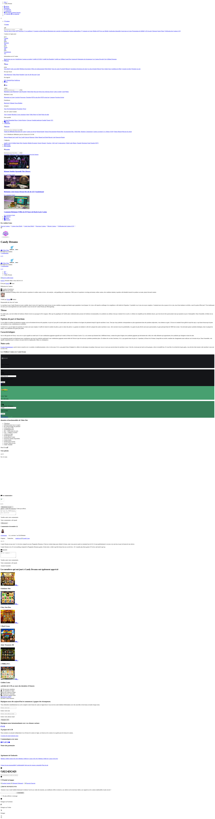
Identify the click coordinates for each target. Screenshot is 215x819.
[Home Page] (5, 272)
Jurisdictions (18, 59)
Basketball (11, 120)
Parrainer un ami (136, 69)
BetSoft (9, 80)
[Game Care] (6, 762)
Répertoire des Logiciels (54, 31)
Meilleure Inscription (25, 69)
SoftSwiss (17, 80)
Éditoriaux (12, 154)
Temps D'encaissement (51, 131)
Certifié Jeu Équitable (48, 59)
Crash (38, 74)
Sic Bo (29, 74)
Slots (5, 74)
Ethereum (32, 137)
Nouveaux (23, 97)
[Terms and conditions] (18, 762)
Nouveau (21, 31)
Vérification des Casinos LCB (172, 31)
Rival (12, 80)
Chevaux (29, 120)
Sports (159, 31)
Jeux (6, 82)
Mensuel (67, 69)
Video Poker (16, 74)
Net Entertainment (12, 109)
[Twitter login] (2, 726)
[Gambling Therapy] (39, 762)
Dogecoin (58, 137)
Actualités (8, 146)
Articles (17, 154)
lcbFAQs (8, 216)
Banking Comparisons (87, 131)
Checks (39, 143)
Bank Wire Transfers (22, 143)
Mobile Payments (32, 143)
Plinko (67, 91)
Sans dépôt (7, 69)
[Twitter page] (4, 742)
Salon (27, 114)
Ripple (63, 137)
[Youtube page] (9, 742)
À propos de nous (5, 735)
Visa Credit (21, 137)
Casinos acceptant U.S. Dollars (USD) (103, 131)
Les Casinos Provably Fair (100, 59)
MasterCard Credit (13, 137)
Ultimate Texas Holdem (16, 103)
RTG (5, 80)
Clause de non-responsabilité (8, 765)
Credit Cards (7, 143)
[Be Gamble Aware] (29, 762)
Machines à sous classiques (19, 114)
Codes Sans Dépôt (29, 226)
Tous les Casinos (5, 226)
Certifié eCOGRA (37, 59)
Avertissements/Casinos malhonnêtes (71, 31)
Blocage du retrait (127, 131)
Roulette (22, 74)
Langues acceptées (27, 59)
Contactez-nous (14, 735)
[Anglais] (6, 538)
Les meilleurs (29, 31)
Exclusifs (62, 69)
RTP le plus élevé (36, 97)
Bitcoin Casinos (52, 226)
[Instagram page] (7, 742)
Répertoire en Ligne (9, 97)
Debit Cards (69, 143)
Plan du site (45, 765)
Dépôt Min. (77, 131)
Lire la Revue (4, 417)
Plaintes (7, 218)
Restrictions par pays (9, 59)
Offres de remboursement (38, 69)
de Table (39, 114)
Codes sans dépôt (14, 69)
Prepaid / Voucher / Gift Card (49, 143)
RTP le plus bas (45, 97)
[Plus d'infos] (1, 383)
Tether (36, 137)
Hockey (24, 120)
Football (44, 120)
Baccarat (34, 74)
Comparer (52, 97)
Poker (162, 31)
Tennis (48, 120)
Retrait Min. (60, 131)
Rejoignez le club (5, 697)
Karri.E (3, 280)
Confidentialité (20, 765)
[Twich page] (6, 742)
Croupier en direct (38, 31)
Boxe (16, 120)
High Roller (48, 69)
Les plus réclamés (92, 69)
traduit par (18, 538)
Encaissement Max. (69, 131)
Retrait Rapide (40, 131)
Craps (25, 74)
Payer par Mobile (104, 31)
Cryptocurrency (62, 143)
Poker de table (45, 114)
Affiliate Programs (112, 59)
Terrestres (28, 97)
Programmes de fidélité (138, 31)
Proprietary (20, 109)
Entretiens (22, 154)
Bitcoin (45, 31)
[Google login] (4, 726)
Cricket (20, 120)
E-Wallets (13, 143)
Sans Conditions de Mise (114, 69)
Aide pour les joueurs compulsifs (33, 765)
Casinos (7, 21)
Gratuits (9, 114)
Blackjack (9, 74)
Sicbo (40, 91)
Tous (5, 109)
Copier (2, 382)
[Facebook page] (2, 742)
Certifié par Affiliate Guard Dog (62, 59)
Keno (51, 91)
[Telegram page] (1, 742)
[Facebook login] (1, 726)
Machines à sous (8, 91)
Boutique (7, 219)
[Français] (14, 538)
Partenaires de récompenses (85, 59)
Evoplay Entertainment (7, 347)
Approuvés (74, 59)
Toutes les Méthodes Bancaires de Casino (15, 131)
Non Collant (104, 69)
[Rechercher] (21, 29)
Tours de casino (55, 69)
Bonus (7, 60)
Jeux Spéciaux (46, 91)
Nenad (8, 299)
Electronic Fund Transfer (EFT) (90, 143)
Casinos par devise (31, 131)
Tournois (8, 144)
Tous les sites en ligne (11, 31)
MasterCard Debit (43, 137)
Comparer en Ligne (87, 31)
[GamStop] (47, 762)
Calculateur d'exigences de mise (78, 69)
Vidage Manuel (118, 131)
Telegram (154, 31)
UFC (52, 120)
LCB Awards (148, 31)
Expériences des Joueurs (32, 154)
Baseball (6, 120)
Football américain (37, 120)
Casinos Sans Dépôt (16, 226)
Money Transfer (77, 143)
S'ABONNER (20, 793)
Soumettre (5, 523)
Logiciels (17, 97)
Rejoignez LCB (5, 719)
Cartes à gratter (57, 91)
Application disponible (115, 31)
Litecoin (27, 137)
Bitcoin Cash (51, 137)
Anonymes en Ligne (126, 31)
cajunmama (4, 535)
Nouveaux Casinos (41, 226)
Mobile (96, 31)
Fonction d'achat (59, 97)
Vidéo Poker (30, 91)
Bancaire (7, 123)
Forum (7, 121)
